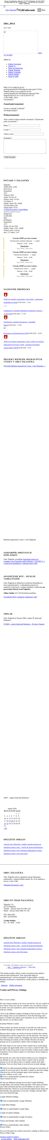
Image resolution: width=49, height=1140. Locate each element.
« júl (5, 828)
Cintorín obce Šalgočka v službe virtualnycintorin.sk (22, 844)
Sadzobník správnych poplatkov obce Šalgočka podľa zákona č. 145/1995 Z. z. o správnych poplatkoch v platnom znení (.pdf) (24, 561)
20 (12, 821)
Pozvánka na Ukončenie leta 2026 (16, 333)
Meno (6, 125)
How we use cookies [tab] (7, 1000)
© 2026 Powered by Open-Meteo (16, 210)
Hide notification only (21, 1139)
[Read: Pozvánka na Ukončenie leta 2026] (6, 330)
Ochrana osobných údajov (9, 1137)
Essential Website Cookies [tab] (9, 1024)
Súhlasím (4, 985)
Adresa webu (8, 134)
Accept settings (6, 1139)
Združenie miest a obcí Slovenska (16, 854)
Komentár (8, 138)
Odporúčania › (24, 246)
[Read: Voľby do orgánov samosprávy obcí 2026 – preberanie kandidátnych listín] (6, 296)
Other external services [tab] (8, 1079)
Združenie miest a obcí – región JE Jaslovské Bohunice (23, 847)
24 (5, 824)
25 (7, 824)
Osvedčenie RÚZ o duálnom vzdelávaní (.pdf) (20, 597)
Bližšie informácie (15, 985)
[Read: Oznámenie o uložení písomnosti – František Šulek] (6, 319)
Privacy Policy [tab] (5, 1127)
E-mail (7, 130)
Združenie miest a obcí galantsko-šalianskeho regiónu (23, 850)
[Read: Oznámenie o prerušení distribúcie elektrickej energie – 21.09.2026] (6, 307)
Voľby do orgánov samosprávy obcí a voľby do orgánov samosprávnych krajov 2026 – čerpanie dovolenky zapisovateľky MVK (24, 345)
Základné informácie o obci (13, 885)
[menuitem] (24, 10)
